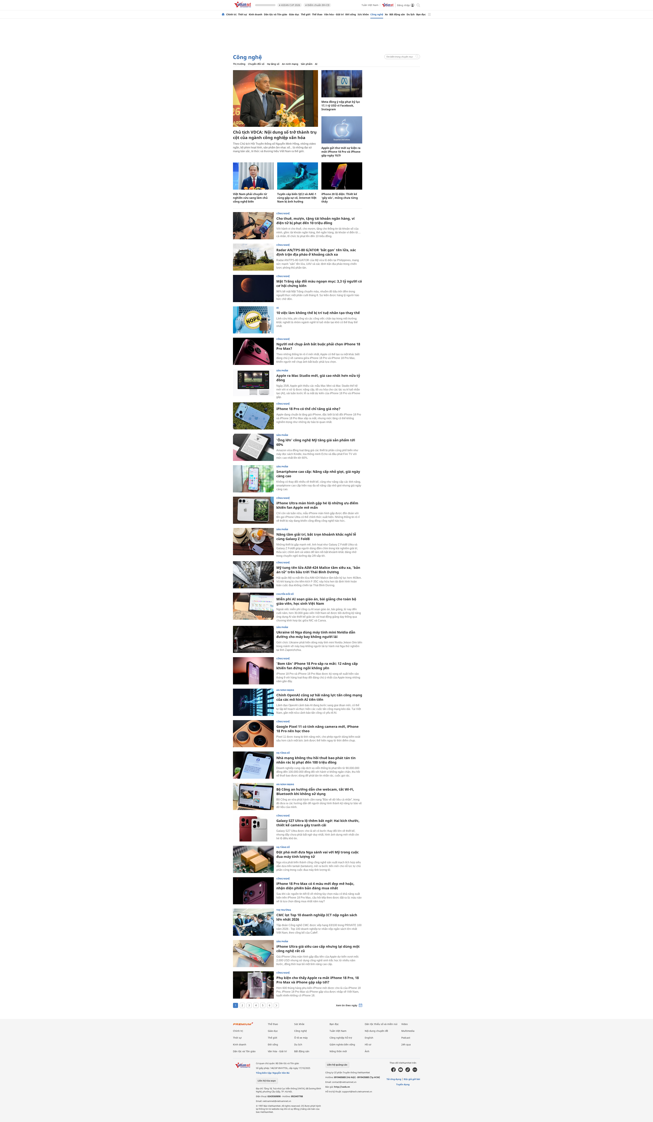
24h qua (406, 1044)
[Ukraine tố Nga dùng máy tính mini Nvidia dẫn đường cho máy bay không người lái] (253, 639)
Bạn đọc (421, 14)
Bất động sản (397, 14)
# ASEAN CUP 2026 (289, 5)
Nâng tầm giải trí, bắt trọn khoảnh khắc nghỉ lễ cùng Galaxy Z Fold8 (316, 536)
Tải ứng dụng (394, 1079)
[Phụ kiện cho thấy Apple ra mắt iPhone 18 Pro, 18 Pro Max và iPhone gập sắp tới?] (253, 985)
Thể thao (317, 14)
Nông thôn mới (338, 1051)
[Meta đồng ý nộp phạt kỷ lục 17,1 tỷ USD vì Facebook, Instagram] (341, 83)
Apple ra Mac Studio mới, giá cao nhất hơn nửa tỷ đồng (318, 377)
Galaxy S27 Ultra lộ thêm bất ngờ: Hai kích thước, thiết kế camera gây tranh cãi (317, 822)
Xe (386, 14)
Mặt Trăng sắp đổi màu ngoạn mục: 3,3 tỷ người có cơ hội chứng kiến (319, 283)
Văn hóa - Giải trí (334, 14)
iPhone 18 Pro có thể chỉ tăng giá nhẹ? (308, 408)
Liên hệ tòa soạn (267, 1080)
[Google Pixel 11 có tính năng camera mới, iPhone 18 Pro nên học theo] (253, 733)
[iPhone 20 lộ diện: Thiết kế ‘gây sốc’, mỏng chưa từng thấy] (341, 176)
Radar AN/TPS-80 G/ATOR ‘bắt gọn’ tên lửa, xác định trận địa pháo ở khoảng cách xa (316, 252)
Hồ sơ (368, 1044)
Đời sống (350, 14)
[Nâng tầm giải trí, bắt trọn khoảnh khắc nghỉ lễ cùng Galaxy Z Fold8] (253, 541)
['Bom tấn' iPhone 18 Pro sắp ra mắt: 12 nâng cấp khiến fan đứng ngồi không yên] (253, 670)
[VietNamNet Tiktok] (407, 1071)
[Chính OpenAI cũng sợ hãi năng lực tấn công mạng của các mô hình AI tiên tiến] (253, 702)
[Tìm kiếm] (418, 5)
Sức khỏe (363, 14)
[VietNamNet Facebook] (393, 1071)
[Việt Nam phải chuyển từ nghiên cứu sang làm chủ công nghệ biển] (253, 176)
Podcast (405, 1037)
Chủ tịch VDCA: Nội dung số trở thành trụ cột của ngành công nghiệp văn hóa (275, 134)
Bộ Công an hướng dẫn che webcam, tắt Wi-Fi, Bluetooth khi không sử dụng (315, 791)
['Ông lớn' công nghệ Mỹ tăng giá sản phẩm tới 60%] (253, 447)
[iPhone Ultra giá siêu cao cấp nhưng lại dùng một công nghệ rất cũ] (253, 953)
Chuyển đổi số (256, 64)
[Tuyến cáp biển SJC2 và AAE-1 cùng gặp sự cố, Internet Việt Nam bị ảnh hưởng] (297, 176)
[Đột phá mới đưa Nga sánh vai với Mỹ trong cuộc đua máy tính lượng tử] (253, 859)
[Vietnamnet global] (388, 6)
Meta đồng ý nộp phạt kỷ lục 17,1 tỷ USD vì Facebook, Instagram (340, 105)
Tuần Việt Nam (370, 5)
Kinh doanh (255, 14)
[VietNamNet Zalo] (415, 1071)
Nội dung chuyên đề (376, 1030)
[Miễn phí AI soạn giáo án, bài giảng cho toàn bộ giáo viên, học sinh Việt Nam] (253, 606)
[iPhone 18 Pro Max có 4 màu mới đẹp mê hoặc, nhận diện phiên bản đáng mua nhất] (253, 890)
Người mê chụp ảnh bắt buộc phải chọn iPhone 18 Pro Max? (318, 346)
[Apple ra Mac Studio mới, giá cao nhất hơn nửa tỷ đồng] (253, 382)
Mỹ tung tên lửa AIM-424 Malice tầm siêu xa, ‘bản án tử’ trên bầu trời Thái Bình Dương (318, 569)
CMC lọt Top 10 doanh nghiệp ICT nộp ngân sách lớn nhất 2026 (316, 917)
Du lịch (411, 14)
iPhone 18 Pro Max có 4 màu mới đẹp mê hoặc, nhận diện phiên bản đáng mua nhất (315, 885)
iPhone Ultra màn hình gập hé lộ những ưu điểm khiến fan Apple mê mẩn (317, 505)
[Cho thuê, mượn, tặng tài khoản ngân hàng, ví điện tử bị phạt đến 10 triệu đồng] (253, 225)
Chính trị (231, 14)
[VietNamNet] (223, 14)
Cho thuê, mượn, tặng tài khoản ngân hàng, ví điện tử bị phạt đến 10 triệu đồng (315, 220)
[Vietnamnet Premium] (243, 1025)
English (369, 1037)
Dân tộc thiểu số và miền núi (381, 1024)
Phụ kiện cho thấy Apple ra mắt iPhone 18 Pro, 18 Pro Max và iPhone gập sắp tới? (317, 979)
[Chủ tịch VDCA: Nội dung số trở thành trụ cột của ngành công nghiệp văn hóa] (275, 98)
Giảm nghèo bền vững (342, 1044)
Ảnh (367, 1051)
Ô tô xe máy (301, 1037)
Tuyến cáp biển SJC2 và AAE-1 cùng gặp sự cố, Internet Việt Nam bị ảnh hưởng (296, 197)
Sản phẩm (306, 64)
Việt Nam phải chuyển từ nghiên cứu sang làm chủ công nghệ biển (250, 197)
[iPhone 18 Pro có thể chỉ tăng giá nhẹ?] (253, 416)
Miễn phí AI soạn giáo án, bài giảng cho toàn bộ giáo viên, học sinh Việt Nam (316, 601)
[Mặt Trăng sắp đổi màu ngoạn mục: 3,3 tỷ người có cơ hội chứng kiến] (253, 288)
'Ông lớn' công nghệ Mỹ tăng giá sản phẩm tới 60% (315, 442)
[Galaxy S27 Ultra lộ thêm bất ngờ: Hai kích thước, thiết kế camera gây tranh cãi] (253, 828)
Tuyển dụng (402, 1084)
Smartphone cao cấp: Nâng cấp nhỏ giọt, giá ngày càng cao (318, 473)
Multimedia (407, 1030)
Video (404, 1024)
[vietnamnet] (243, 8)
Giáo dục (294, 14)
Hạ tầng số (273, 64)
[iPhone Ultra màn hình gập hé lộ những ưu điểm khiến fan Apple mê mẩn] (253, 510)
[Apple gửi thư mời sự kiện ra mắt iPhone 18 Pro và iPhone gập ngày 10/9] (341, 129)
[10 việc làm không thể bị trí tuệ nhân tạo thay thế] (253, 320)
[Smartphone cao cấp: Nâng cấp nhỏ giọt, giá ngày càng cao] (253, 478)
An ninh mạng (290, 64)
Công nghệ (376, 14)
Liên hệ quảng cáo (337, 1064)
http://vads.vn (342, 1086)
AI (316, 64)
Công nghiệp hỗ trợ (341, 1037)
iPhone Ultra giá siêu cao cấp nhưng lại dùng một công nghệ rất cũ (318, 948)
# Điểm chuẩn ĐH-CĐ (317, 5)
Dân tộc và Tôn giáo (275, 14)
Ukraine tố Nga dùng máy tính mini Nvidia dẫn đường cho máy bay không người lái (315, 634)
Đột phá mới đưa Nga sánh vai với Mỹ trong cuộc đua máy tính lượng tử (317, 854)
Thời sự (242, 14)
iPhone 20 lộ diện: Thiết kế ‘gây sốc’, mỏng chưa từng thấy (339, 197)
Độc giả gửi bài (412, 1079)
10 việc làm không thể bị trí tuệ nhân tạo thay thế (318, 312)
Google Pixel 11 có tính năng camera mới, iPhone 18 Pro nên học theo (317, 728)
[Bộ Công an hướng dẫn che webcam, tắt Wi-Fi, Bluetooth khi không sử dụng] (253, 796)
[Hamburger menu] (429, 14)
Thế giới (305, 14)
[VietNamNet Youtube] (400, 1071)
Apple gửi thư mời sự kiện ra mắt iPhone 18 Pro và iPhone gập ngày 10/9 (341, 151)
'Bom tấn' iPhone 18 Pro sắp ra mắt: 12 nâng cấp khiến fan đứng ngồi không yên (317, 665)
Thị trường (239, 64)
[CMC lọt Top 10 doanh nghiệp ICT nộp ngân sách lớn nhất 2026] (253, 922)
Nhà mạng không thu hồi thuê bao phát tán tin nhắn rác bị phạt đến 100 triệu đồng (316, 760)
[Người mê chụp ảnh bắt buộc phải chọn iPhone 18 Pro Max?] (253, 351)
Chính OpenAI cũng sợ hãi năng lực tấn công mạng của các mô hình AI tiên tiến (319, 697)
